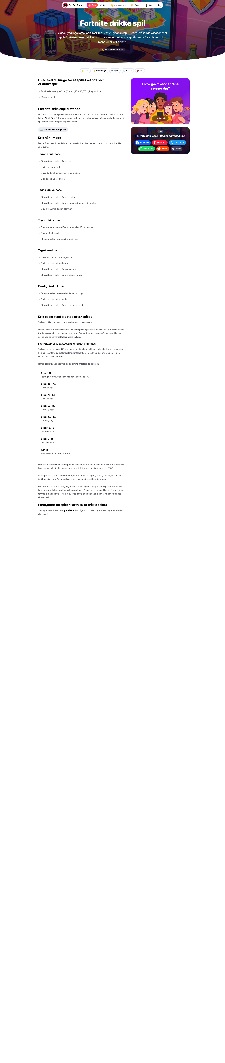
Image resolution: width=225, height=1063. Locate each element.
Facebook (144, 142)
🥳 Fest (85, 71)
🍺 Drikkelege (99, 71)
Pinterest (161, 142)
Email (178, 149)
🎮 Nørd (114, 71)
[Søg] (159, 5)
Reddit (164, 149)
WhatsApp (148, 149)
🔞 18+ (140, 71)
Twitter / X (179, 142)
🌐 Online (127, 71)
